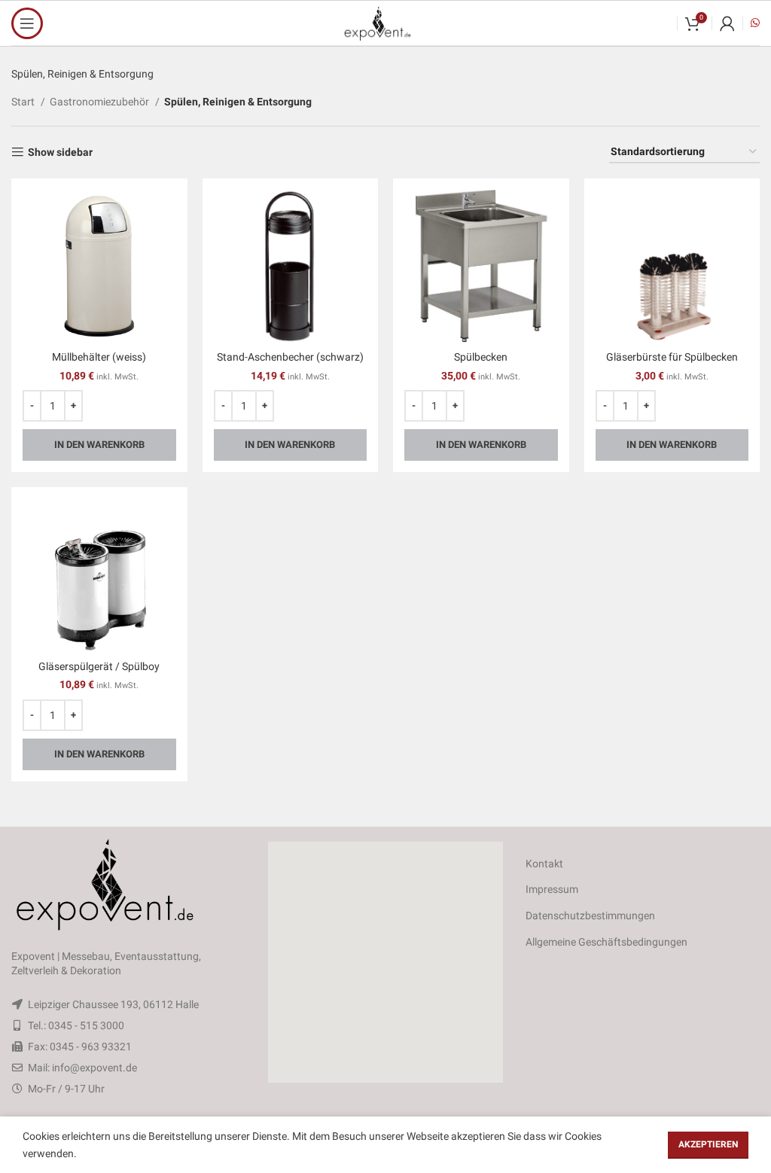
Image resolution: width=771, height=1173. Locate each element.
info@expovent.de (94, 1068)
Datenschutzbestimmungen (590, 915)
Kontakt (544, 864)
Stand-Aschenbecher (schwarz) (290, 357)
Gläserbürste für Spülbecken (672, 357)
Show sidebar (60, 152)
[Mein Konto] (727, 23)
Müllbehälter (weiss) (99, 357)
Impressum (552, 889)
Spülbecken (480, 357)
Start (24, 102)
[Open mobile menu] (27, 23)
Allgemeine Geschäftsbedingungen (606, 942)
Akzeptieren (708, 1144)
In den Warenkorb (99, 444)
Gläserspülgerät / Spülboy (99, 666)
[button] (385, 962)
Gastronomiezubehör (100, 102)
